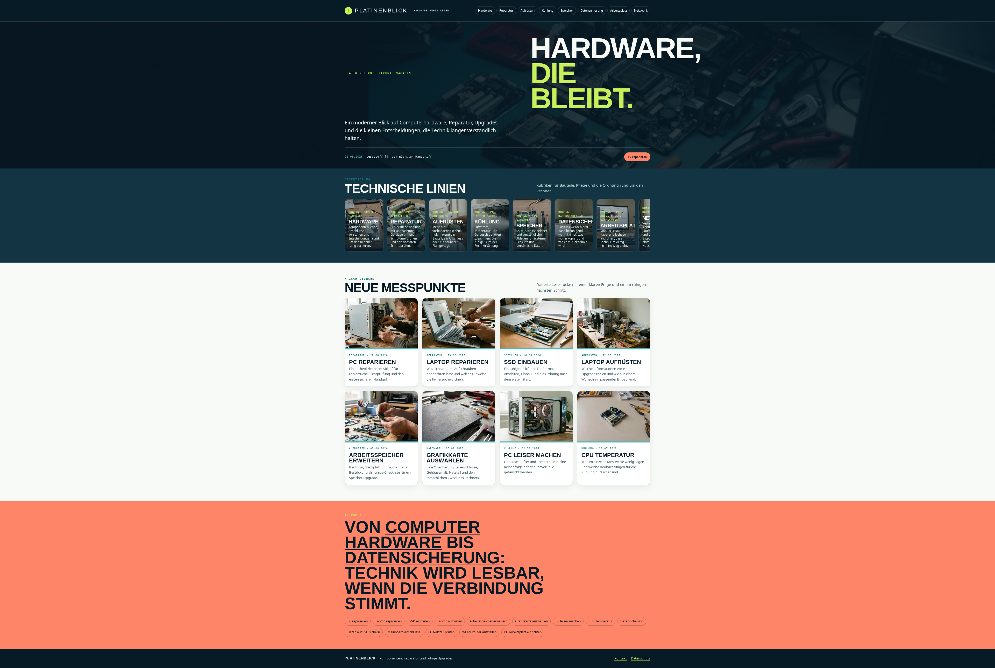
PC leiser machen (532, 455)
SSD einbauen (526, 362)
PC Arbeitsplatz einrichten (523, 632)
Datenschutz (640, 658)
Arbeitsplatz (618, 10)
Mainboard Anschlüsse (404, 632)
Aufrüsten (528, 10)
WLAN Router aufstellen (479, 632)
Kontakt (620, 658)
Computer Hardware (412, 535)
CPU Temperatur (607, 455)
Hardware (485, 10)
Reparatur (506, 10)
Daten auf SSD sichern (363, 632)
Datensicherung (591, 10)
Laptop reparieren (457, 362)
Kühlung (547, 10)
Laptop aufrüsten (611, 362)
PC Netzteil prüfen (441, 632)
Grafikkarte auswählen (447, 458)
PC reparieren (637, 157)
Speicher (567, 10)
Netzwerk (641, 10)
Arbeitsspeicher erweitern (376, 458)
